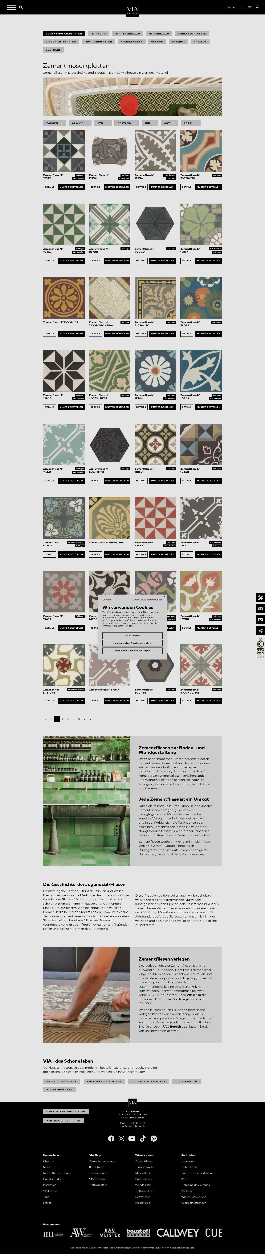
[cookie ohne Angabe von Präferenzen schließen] (164, 597)
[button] (108, 600)
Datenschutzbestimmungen (148, 599)
